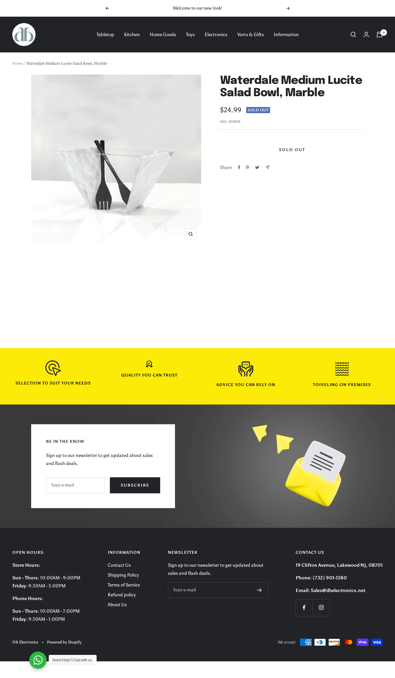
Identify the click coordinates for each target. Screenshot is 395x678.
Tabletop (105, 34)
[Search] (353, 34)
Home (17, 63)
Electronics (216, 34)
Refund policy (122, 595)
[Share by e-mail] (267, 167)
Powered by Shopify (64, 642)
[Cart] (379, 34)
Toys (190, 34)
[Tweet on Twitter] (257, 167)
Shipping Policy (123, 575)
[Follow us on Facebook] (304, 607)
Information (286, 34)
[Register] (259, 590)
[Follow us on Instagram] (321, 607)
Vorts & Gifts (250, 34)
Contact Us (119, 565)
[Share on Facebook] (239, 167)
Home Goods (163, 34)
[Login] (366, 34)
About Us (117, 604)
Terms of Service (124, 585)
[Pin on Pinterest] (247, 167)
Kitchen (132, 34)
